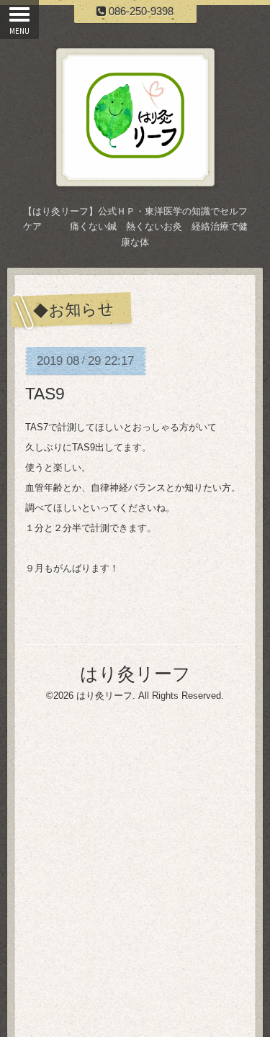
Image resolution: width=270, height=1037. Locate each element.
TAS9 (45, 393)
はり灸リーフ (135, 674)
